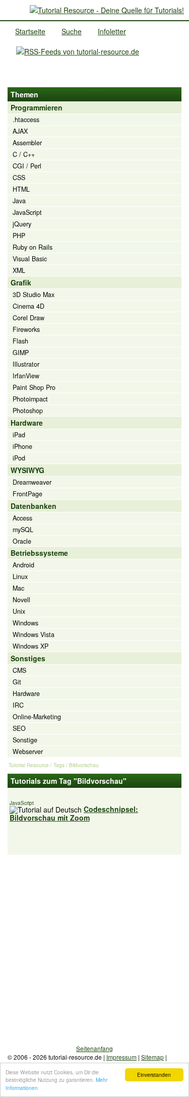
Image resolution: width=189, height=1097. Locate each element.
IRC (18, 705)
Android (23, 564)
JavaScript (27, 212)
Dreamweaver (32, 482)
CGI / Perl (27, 165)
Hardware (26, 693)
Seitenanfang (94, 1048)
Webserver (28, 751)
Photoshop (28, 410)
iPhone (22, 446)
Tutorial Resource (29, 765)
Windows (25, 622)
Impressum (121, 1057)
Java (19, 200)
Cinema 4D (28, 306)
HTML (21, 189)
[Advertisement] (94, 949)
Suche (71, 31)
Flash (20, 340)
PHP (19, 235)
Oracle (22, 541)
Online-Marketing (37, 716)
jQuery (22, 223)
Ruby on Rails (32, 247)
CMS (19, 670)
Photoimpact (30, 398)
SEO (19, 728)
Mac (18, 588)
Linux (20, 576)
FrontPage (27, 493)
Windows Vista (33, 634)
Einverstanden (154, 1074)
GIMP (21, 352)
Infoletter (112, 31)
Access (22, 518)
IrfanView (26, 375)
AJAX (20, 131)
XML (19, 270)
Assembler (27, 142)
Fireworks (26, 329)
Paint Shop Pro (34, 387)
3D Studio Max (33, 294)
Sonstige (25, 739)
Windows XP (30, 646)
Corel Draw (28, 317)
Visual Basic (30, 258)
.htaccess (26, 119)
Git (17, 681)
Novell (21, 599)
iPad (19, 434)
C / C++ (24, 154)
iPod (19, 458)
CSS (19, 177)
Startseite (30, 31)
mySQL (23, 529)
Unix (19, 611)
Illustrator (26, 364)
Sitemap (152, 1057)
